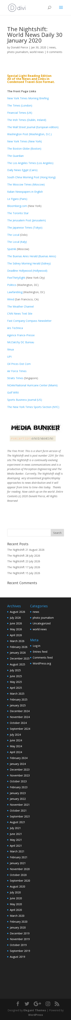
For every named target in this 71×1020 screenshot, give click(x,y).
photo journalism (17, 52)
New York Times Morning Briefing (28, 98)
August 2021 (17, 822)
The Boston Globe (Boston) (24, 148)
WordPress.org (42, 663)
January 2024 (18, 764)
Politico (11, 285)
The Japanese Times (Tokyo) (24, 227)
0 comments (54, 52)
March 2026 (17, 641)
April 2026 (16, 635)
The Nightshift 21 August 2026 (25, 549)
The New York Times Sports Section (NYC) (33, 407)
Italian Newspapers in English (25, 191)
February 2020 (18, 921)
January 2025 (18, 705)
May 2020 (16, 904)
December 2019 (20, 933)
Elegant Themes (34, 1010)
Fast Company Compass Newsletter (29, 321)
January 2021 (18, 863)
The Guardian (15, 156)
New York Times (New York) (24, 141)
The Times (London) (19, 105)
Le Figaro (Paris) (17, 199)
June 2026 (16, 623)
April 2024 (16, 752)
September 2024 (20, 728)
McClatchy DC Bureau (20, 342)
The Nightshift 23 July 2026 (23, 561)
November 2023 (20, 775)
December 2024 (20, 711)
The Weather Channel (20, 306)
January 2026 (18, 652)
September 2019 (20, 951)
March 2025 (17, 693)
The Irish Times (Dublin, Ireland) (26, 120)
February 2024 (18, 758)
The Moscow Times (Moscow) (26, 184)
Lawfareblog (15, 292)
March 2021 (17, 851)
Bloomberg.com (17, 206)
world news (37, 52)
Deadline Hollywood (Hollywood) (27, 270)
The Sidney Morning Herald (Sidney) (29, 263)
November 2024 (20, 717)
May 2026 (16, 629)
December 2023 (20, 769)
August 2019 (17, 956)
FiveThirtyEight (16, 277)
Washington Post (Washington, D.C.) (29, 134)
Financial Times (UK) (19, 112)
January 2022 (18, 799)
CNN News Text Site (19, 313)
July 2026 (15, 617)
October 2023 (18, 781)
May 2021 (16, 840)
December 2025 (20, 658)
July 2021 (15, 828)
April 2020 (16, 910)
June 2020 (16, 898)
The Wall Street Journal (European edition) (33, 127)
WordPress (35, 1015)
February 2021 (18, 857)
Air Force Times (17, 371)
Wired (11, 299)
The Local (13, 235)
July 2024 (15, 734)
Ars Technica (15, 328)
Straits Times (15, 378)
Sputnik (11, 249)
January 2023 (18, 793)
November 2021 (20, 804)
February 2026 (18, 647)
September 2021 (20, 816)
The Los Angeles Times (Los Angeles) (30, 163)
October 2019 (18, 945)
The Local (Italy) (17, 242)
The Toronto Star (18, 213)
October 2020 (18, 875)
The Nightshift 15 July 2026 (23, 573)
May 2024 (16, 746)
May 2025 (16, 682)
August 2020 (17, 886)
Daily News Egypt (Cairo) (22, 170)
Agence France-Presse (21, 335)
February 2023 (18, 787)
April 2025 (16, 687)
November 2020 (20, 869)
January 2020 (18, 927)
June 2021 (16, 834)
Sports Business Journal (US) (24, 400)
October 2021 (18, 810)
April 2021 (16, 845)
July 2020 (15, 892)
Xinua (10, 349)
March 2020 (17, 915)
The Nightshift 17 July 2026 (23, 567)
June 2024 (16, 740)
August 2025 (17, 664)
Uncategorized (42, 623)
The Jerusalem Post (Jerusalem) (26, 220)
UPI (9, 356)
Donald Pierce (19, 47)
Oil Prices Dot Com (19, 364)
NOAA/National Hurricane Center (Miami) (32, 385)
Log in (36, 646)
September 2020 (20, 880)
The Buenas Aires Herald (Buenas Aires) (31, 256)
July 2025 (15, 670)
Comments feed (43, 657)
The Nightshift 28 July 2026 (23, 555)
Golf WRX (13, 392)
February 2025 (18, 699)
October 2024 (18, 723)
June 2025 (16, 676)
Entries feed (40, 651)
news (52, 47)
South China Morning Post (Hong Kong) (31, 177)
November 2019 (20, 939)
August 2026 (17, 612)
